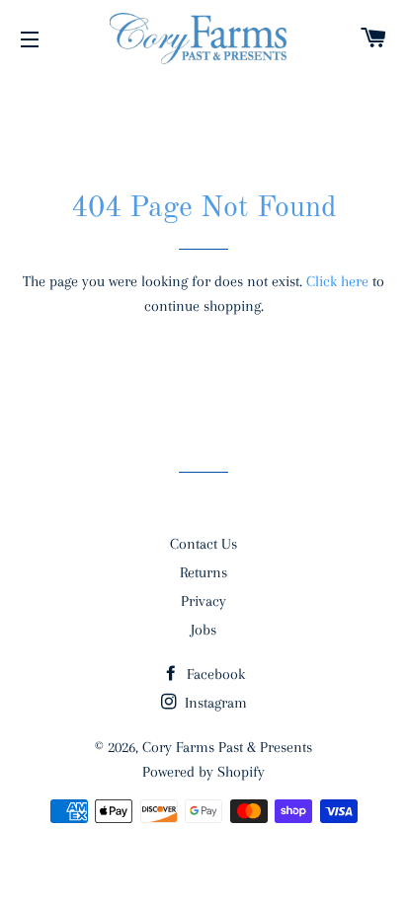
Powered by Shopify (203, 772)
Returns (203, 572)
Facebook (214, 674)
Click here (337, 281)
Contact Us (203, 544)
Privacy (203, 601)
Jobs (203, 630)
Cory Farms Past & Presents (227, 747)
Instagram (214, 703)
